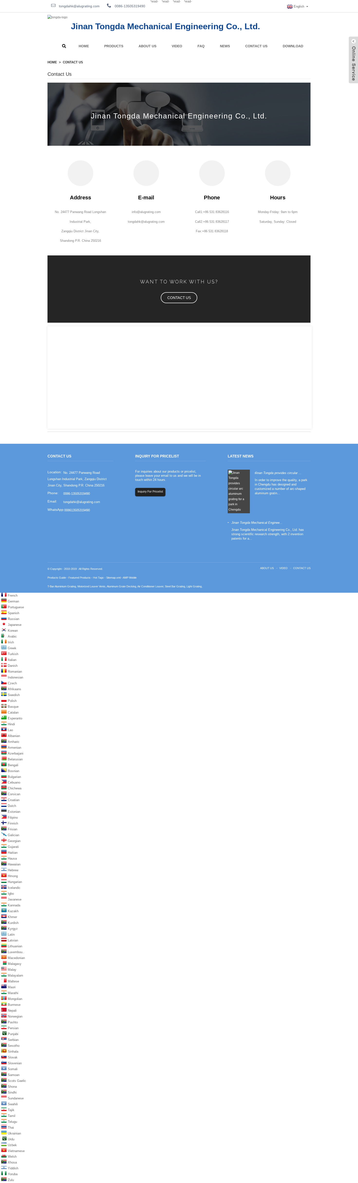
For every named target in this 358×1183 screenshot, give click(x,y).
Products (113, 46)
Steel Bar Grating (175, 586)
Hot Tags (98, 577)
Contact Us (256, 46)
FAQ (201, 46)
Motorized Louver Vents (91, 586)
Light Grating (194, 586)
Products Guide (56, 577)
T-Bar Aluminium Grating (61, 586)
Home (84, 46)
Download (293, 46)
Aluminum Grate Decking (121, 586)
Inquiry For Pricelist (150, 491)
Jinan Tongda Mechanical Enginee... (257, 522)
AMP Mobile (130, 577)
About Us (147, 46)
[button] (179, 297)
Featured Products (79, 577)
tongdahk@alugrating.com (79, 6)
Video (177, 46)
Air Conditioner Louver (150, 586)
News (225, 46)
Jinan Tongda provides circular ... (278, 473)
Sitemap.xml (113, 577)
